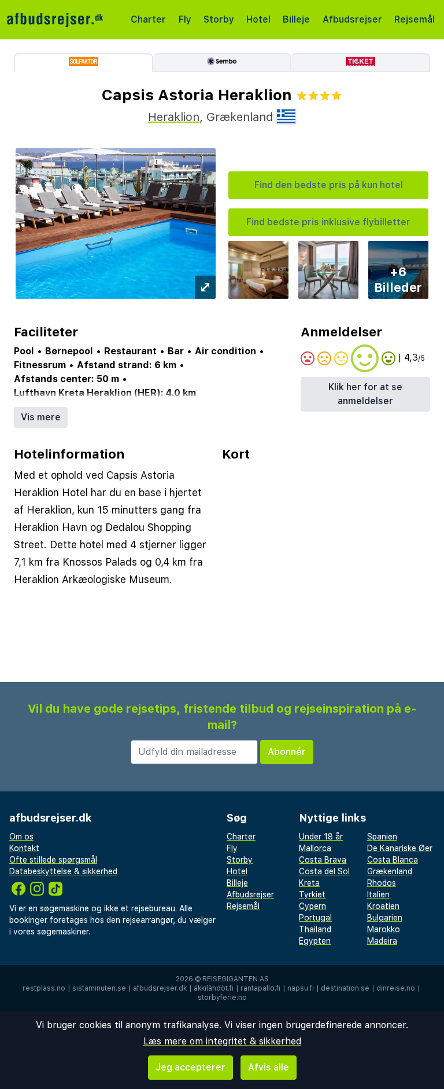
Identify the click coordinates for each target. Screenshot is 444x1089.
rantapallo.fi (260, 988)
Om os (21, 836)
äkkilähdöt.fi (214, 988)
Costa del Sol (324, 871)
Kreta (309, 883)
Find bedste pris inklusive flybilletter (328, 222)
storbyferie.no (222, 997)
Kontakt (24, 848)
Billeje (296, 19)
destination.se (345, 988)
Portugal (315, 917)
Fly (185, 19)
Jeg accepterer (190, 1067)
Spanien (382, 836)
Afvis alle (268, 1067)
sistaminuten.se (99, 988)
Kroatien (383, 906)
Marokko (383, 929)
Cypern (312, 906)
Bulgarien (384, 917)
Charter (148, 19)
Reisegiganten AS (235, 979)
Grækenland (389, 871)
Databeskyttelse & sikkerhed (63, 871)
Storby (219, 19)
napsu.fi (300, 988)
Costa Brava (322, 859)
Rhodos (381, 883)
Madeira (382, 940)
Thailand (315, 929)
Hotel (258, 19)
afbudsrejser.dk (160, 988)
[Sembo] (222, 62)
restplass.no (44, 988)
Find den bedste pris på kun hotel (328, 184)
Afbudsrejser (352, 19)
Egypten (315, 940)
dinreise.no (395, 988)
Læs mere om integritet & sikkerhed (222, 1041)
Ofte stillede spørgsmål (53, 859)
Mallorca (315, 848)
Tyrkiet (312, 894)
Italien (378, 894)
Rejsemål (414, 19)
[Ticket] (360, 62)
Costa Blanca (392, 859)
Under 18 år (321, 836)
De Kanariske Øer (399, 848)
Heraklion (173, 117)
